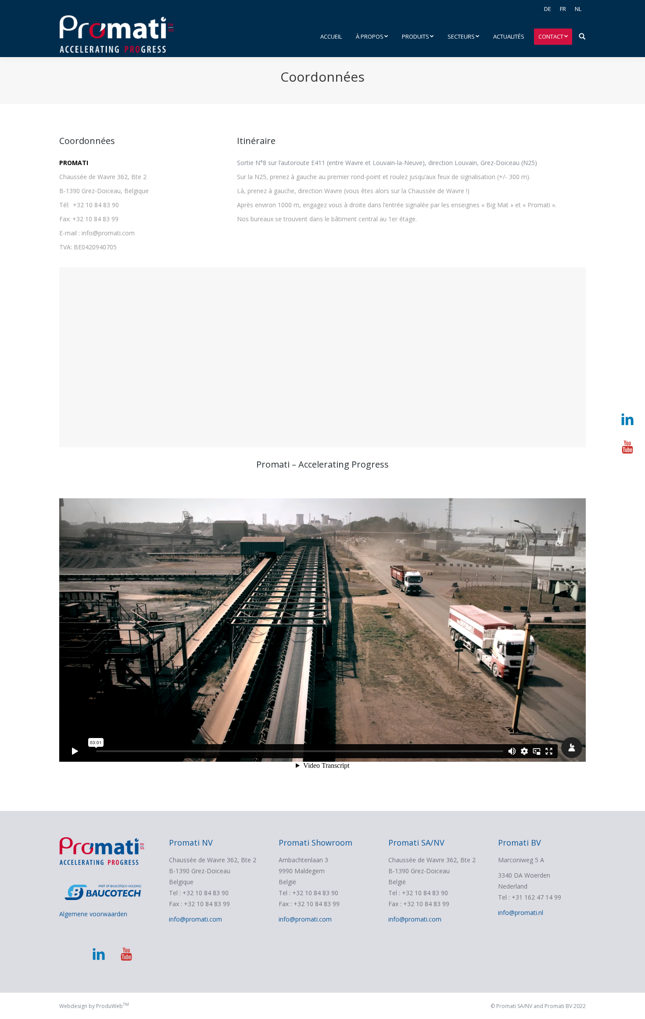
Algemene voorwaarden (93, 914)
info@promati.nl (520, 912)
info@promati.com (195, 919)
